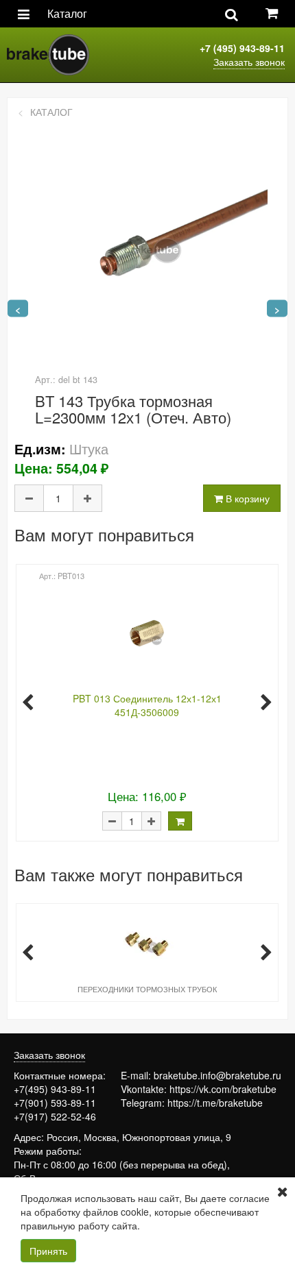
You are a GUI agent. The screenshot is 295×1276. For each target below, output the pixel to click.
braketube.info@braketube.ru (217, 1075)
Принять (48, 1250)
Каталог (67, 13)
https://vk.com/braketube (222, 1089)
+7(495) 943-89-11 (55, 1089)
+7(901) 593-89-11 (55, 1102)
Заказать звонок (249, 62)
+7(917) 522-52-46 (55, 1116)
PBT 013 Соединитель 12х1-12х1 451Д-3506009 (147, 705)
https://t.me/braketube (215, 1102)
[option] (145, 701)
